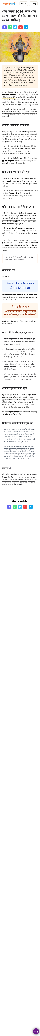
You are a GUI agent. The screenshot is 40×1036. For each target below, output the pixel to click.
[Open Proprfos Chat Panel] (36, 1031)
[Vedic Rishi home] (9, 3)
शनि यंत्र (12, 446)
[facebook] (4, 27)
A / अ (23, 4)
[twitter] (15, 27)
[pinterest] (20, 27)
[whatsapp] (10, 27)
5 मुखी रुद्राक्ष (26, 257)
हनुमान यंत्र (14, 429)
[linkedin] (26, 27)
